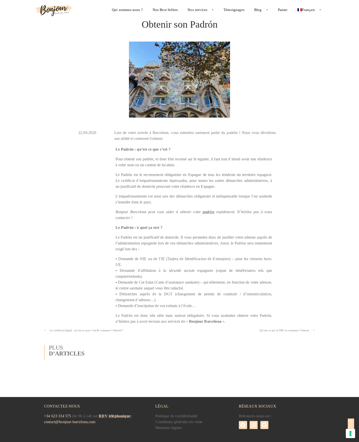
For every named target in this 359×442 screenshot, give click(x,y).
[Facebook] (243, 425)
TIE (161, 259)
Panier (283, 10)
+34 (57, 416)
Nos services (197, 10)
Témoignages (233, 10)
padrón (208, 212)
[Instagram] (254, 425)
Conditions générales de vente (179, 422)
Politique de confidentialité (176, 416)
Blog (258, 10)
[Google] (264, 425)
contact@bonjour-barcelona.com (69, 422)
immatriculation (258, 294)
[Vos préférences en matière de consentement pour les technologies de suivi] (350, 433)
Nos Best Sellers (165, 10)
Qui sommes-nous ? (127, 10)
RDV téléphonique (114, 416)
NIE (143, 259)
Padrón (127, 315)
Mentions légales (168, 428)
